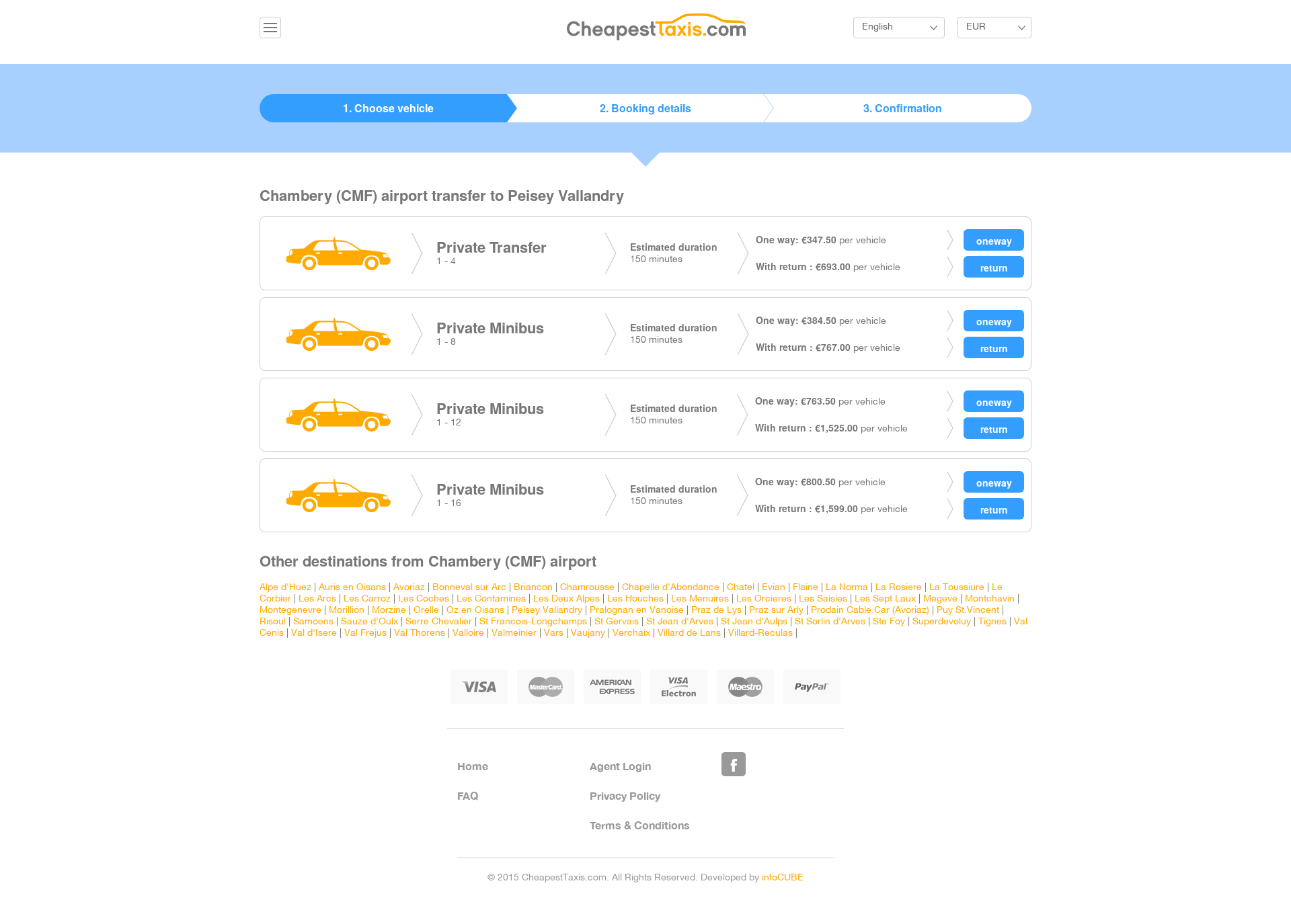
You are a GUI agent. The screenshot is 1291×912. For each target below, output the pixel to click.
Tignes (992, 622)
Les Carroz (367, 599)
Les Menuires (700, 599)
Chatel (740, 587)
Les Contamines (491, 599)
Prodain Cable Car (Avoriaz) (870, 610)
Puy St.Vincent (968, 610)
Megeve (940, 599)
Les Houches (635, 599)
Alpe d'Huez (285, 587)
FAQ (467, 795)
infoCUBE (783, 878)
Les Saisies (823, 599)
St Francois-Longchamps (533, 622)
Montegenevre (290, 610)
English (877, 27)
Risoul (273, 622)
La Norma (847, 587)
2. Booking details (645, 108)
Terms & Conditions (640, 825)
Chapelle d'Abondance (670, 587)
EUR (976, 27)
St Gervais (616, 622)
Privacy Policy (625, 795)
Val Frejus (365, 633)
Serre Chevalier (438, 622)
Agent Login (620, 765)
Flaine (805, 587)
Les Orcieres (763, 599)
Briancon (533, 587)
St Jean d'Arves (679, 622)
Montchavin (990, 599)
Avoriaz (409, 587)
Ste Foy (889, 622)
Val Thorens (419, 633)
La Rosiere (898, 587)
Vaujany (588, 633)
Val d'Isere (314, 633)
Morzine (389, 610)
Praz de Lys (716, 610)
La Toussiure (956, 587)
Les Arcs (317, 599)
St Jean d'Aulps (754, 622)
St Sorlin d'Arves (830, 622)
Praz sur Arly (776, 610)
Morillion (346, 610)
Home (472, 765)
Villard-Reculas (760, 633)
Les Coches (423, 599)
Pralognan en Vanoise (637, 610)
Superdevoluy (941, 622)
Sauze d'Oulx (369, 622)
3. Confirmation (902, 108)
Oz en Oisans (475, 610)
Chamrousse (587, 587)
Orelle (426, 610)
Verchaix (631, 633)
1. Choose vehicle (388, 108)
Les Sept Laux (885, 599)
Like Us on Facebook (733, 764)
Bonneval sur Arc (469, 587)
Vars (553, 633)
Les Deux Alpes (566, 599)
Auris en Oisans (352, 587)
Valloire (468, 633)
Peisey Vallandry (547, 610)
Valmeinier (514, 633)
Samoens (313, 622)
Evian (773, 587)
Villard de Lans (689, 633)
